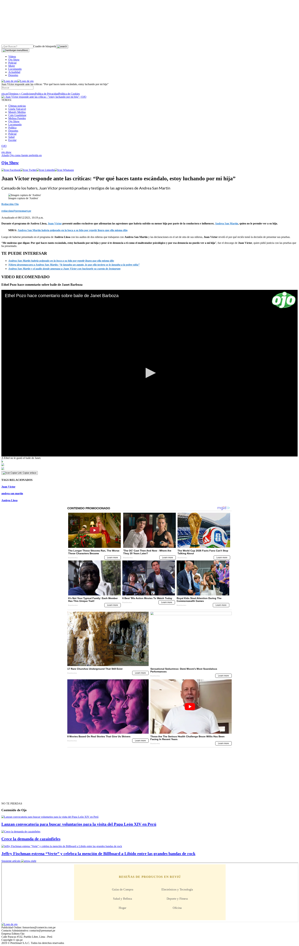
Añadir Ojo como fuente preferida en (21, 155)
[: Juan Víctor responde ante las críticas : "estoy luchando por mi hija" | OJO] (43, 96)
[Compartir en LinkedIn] (46, 170)
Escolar (12, 140)
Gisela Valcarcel (17, 108)
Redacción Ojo (10, 204)
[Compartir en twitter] (28, 170)
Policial (12, 62)
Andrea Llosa (9, 500)
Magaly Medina (17, 112)
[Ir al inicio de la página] (9, 797)
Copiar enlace (29, 473)
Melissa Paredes (17, 118)
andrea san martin (12, 493)
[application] (149, 373)
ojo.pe (4, 93)
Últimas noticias (17, 105)
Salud (11, 136)
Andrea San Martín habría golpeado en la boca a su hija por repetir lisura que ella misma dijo (73, 230)
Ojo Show (14, 59)
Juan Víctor (8, 486)
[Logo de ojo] (9, 81)
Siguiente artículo (10, 860)
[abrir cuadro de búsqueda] (62, 46)
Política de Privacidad (47, 93)
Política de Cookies (69, 93)
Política (12, 127)
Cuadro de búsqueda (44, 46)
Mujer (11, 65)
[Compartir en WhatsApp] (64, 170)
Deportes (13, 75)
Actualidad (14, 72)
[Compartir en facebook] (10, 170)
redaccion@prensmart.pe (16, 210)
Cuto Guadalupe (17, 115)
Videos (12, 56)
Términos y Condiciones (21, 93)
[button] (149, 373)
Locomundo (15, 68)
